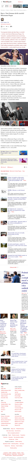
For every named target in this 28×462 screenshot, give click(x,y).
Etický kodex (14, 454)
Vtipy (9, 191)
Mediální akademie (7, 454)
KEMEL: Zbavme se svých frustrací (16, 190)
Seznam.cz (20, 1)
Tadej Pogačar (18, 394)
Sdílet (8, 26)
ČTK (8, 22)
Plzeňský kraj (10, 224)
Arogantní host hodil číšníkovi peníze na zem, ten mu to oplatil (17, 255)
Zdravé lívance (18, 406)
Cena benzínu (18, 430)
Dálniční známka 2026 (19, 417)
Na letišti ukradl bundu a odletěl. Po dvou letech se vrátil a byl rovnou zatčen (17, 244)
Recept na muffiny (18, 404)
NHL (2, 411)
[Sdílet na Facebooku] (24, 167)
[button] (14, 57)
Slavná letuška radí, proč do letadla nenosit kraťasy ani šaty (16, 233)
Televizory (13, 445)
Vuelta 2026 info (18, 388)
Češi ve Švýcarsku (5, 421)
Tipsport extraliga (4, 406)
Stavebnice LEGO (6, 443)
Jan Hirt (16, 392)
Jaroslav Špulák (4, 22)
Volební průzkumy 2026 (6, 390)
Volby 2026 (3, 388)
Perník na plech (18, 411)
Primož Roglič (17, 395)
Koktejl (9, 258)
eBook (3, 26)
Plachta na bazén (15, 435)
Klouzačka (10, 437)
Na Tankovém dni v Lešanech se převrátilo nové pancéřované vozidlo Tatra (16, 210)
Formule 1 (3, 409)
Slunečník (5, 437)
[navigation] (2, 2)
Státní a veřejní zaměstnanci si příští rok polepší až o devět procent (3, 324)
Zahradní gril (11, 439)
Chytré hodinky (19, 445)
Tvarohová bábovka (19, 407)
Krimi (9, 213)
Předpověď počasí (20, 428)
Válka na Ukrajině (11, 200)
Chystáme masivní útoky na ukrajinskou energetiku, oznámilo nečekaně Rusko (17, 198)
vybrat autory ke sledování (5, 24)
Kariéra (18, 452)
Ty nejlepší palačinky (19, 402)
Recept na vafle (18, 409)
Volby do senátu (4, 395)
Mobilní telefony (18, 441)
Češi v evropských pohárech (13, 432)
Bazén (10, 435)
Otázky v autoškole (19, 423)
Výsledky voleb (4, 392)
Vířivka (16, 439)
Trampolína (22, 435)
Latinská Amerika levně (6, 423)
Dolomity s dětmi (4, 425)
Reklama (14, 452)
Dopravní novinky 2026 (19, 419)
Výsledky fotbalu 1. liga (5, 404)
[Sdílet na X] (26, 167)
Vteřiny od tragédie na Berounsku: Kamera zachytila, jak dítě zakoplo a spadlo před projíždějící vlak (16, 179)
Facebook (6, 452)
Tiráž (22, 452)
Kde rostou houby (10, 430)
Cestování (10, 235)
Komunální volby (4, 397)
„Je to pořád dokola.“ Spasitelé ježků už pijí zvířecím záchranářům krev (17, 222)
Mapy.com (13, 428)
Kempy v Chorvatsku (5, 416)
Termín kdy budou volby (6, 394)
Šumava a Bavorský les (6, 419)
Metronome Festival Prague (15, 171)
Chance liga (3, 402)
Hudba (2, 154)
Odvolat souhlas (8, 455)
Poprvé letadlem (4, 417)
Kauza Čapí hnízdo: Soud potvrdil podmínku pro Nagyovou (14, 323)
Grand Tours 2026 (18, 397)
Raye (24, 171)
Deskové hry (7, 445)
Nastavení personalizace (18, 455)
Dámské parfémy (14, 443)
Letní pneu (22, 443)
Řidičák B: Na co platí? (19, 421)
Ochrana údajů (21, 454)
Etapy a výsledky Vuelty (19, 390)
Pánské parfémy (13, 447)
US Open (3, 407)
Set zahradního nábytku (19, 437)
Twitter (10, 452)
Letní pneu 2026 (18, 416)
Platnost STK (17, 425)
